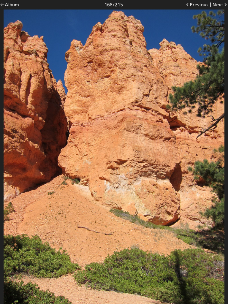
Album (12, 6)
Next (220, 6)
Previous (199, 6)
